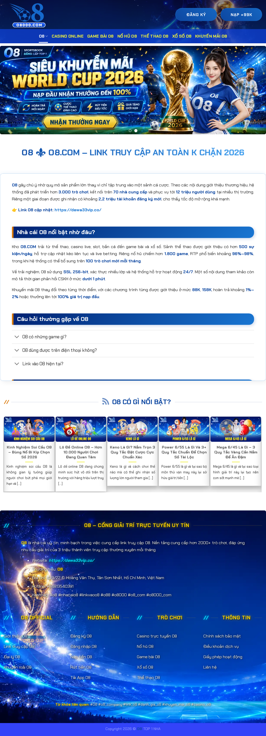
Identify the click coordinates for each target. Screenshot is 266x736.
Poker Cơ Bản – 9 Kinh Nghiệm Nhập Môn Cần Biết (81, 452)
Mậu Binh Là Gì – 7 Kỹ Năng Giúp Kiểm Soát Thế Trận (133, 452)
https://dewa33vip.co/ (78, 210)
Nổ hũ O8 (127, 36)
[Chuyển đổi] (17, 337)
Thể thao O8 (155, 36)
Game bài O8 (100, 36)
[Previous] (12, 90)
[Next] (254, 90)
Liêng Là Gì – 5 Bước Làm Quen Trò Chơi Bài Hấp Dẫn (236, 452)
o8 (42, 36)
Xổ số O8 (182, 36)
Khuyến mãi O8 (211, 36)
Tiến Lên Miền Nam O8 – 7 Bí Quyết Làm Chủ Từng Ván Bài (185, 452)
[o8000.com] (29, 15)
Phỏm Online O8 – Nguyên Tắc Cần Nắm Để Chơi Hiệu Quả (30, 452)
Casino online (68, 36)
